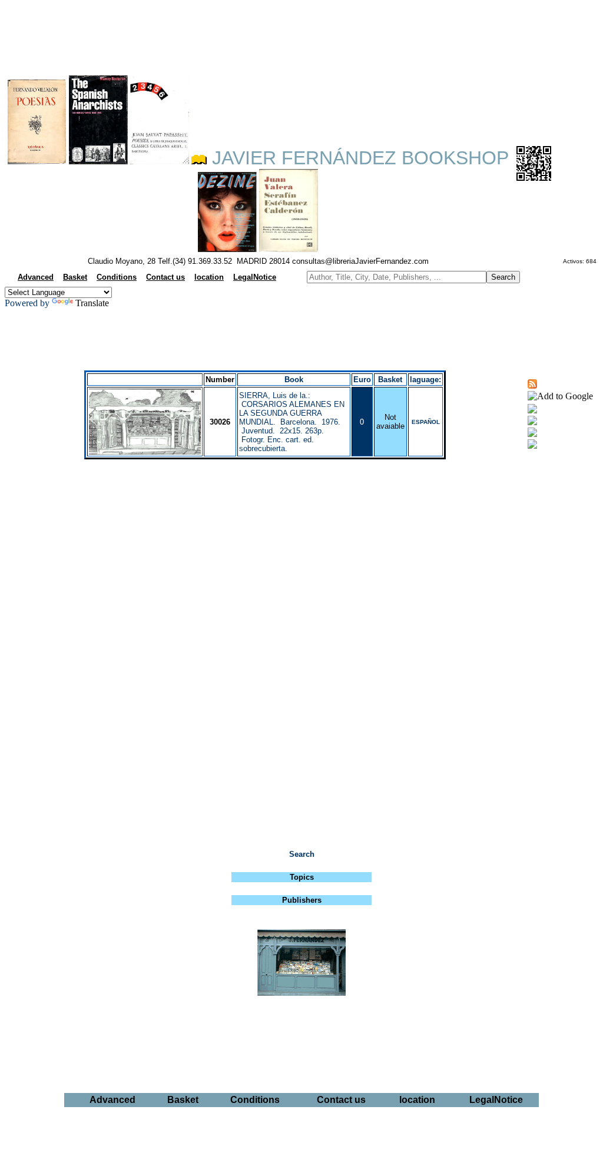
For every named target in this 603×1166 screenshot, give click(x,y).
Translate (92, 303)
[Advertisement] (301, 32)
